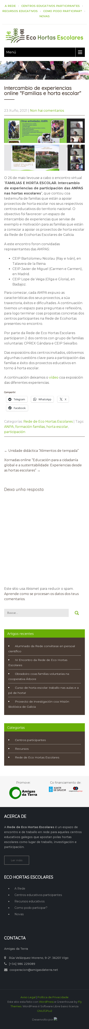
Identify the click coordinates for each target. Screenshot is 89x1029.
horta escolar (57, 427)
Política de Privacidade (53, 997)
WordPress (46, 1001)
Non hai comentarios (47, 111)
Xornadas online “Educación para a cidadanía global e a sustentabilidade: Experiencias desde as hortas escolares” (43, 465)
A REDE (10, 5)
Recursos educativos (29, 901)
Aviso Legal (28, 997)
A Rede (19, 888)
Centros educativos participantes (38, 895)
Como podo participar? (30, 908)
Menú (11, 52)
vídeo (53, 377)
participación (14, 432)
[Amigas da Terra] (23, 799)
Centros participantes (30, 740)
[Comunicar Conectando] (55, 1019)
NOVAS (44, 16)
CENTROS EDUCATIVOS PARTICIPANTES (50, 5)
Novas (19, 914)
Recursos (22, 749)
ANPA (9, 427)
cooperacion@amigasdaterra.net (34, 970)
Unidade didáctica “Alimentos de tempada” (41, 451)
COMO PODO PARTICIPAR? (62, 11)
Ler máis (17, 860)
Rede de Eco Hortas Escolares (48, 421)
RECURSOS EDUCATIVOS (20, 11)
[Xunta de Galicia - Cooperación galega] (66, 792)
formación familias (30, 427)
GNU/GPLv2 (44, 1010)
